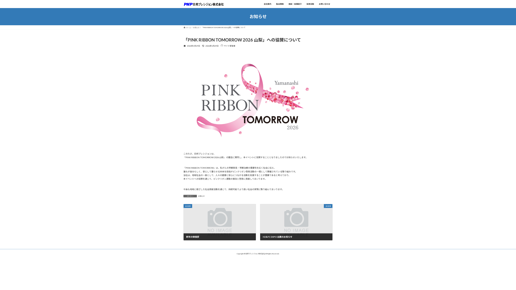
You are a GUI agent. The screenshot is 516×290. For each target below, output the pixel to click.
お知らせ (201, 196)
